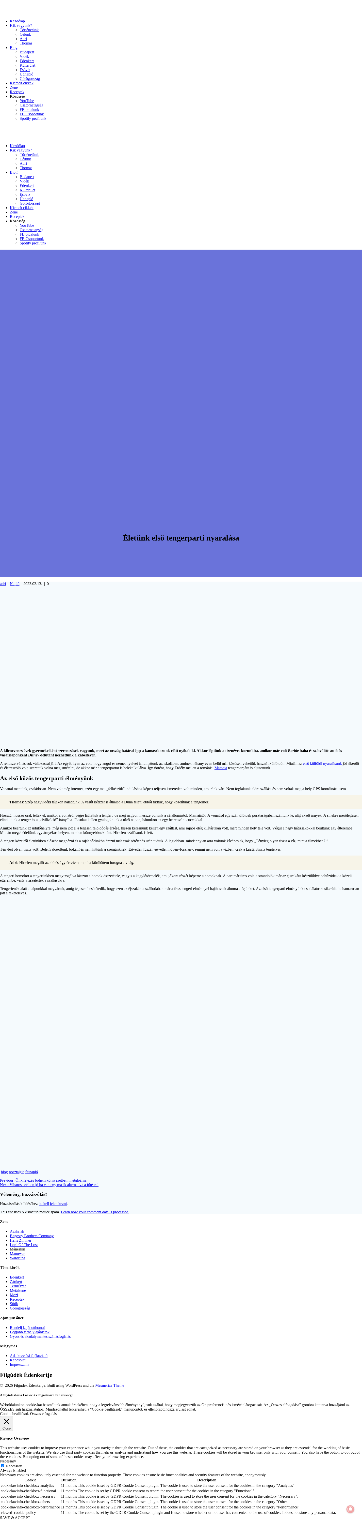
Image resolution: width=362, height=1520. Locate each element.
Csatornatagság (31, 105)
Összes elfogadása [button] (44, 1414)
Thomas (26, 43)
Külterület (27, 65)
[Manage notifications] (350, 1509)
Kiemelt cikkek (21, 83)
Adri (23, 39)
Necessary (14, 1466)
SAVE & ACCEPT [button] (15, 1518)
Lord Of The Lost (24, 1245)
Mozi (14, 1295)
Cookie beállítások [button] (14, 1414)
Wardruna (17, 1258)
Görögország (30, 78)
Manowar (17, 1253)
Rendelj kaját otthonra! (27, 1327)
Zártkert (16, 1281)
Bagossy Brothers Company (32, 1236)
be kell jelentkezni (53, 1204)
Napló (14, 584)
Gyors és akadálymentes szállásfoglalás (40, 1336)
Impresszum (19, 1364)
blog (4, 1172)
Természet (18, 1286)
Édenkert (27, 61)
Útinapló (26, 74)
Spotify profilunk (33, 118)
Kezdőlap (17, 21)
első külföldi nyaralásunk (322, 763)
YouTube (27, 101)
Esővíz (25, 70)
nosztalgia (16, 1172)
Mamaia (220, 768)
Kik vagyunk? (21, 25)
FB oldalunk (29, 109)
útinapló (31, 1172)
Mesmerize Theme (109, 1385)
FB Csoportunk (32, 114)
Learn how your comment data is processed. (95, 1212)
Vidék (24, 56)
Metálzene (18, 1290)
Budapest (27, 52)
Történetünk (29, 30)
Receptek (17, 92)
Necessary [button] (8, 1461)
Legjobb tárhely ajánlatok (29, 1332)
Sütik (14, 1304)
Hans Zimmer (20, 1240)
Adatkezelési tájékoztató (29, 1356)
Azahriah (17, 1231)
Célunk (25, 34)
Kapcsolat (17, 1360)
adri (3, 584)
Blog (13, 47)
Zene (14, 87)
